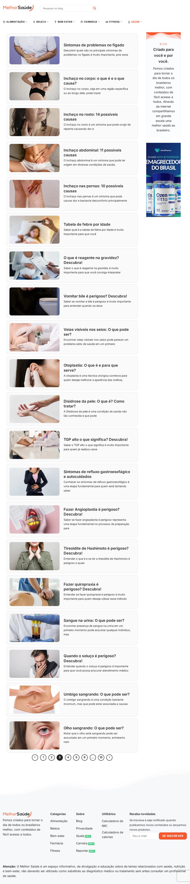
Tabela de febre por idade (87, 224)
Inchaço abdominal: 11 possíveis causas (92, 152)
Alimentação (15, 21)
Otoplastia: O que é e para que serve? (91, 367)
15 (101, 757)
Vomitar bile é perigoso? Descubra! (95, 296)
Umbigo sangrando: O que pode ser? (97, 694)
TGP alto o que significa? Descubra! (96, 439)
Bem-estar (65, 21)
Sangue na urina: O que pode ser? (94, 620)
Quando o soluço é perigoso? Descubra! (90, 658)
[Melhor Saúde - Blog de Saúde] (18, 8)
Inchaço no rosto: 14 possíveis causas (91, 116)
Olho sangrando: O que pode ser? (94, 728)
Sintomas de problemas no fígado (94, 45)
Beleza (41, 21)
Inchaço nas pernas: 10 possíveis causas (93, 188)
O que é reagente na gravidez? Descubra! (91, 260)
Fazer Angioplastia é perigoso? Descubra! (91, 511)
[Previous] (35, 757)
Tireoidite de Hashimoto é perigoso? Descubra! (96, 550)
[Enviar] (94, 8)
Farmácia (90, 21)
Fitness (114, 21)
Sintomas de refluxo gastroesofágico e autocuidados (97, 474)
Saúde (135, 21)
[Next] (109, 757)
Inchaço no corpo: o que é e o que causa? (94, 80)
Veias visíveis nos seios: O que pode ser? (96, 332)
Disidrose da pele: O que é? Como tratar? (94, 403)
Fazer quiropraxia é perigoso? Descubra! (82, 586)
